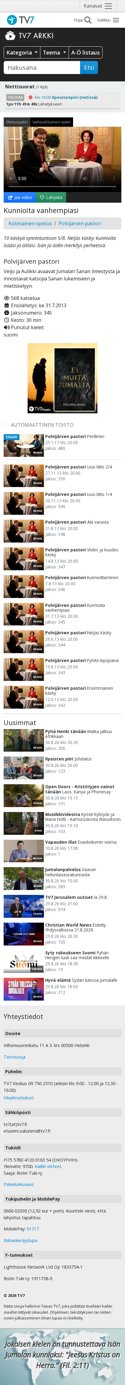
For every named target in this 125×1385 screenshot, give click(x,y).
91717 (33, 1229)
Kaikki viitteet (48, 1166)
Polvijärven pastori (80, 223)
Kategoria (19, 52)
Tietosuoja (14, 1057)
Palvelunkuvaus (19, 1184)
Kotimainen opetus (30, 223)
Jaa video (22, 197)
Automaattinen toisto (42, 425)
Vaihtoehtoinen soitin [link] (51, 122)
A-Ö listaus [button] (85, 52)
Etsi (89, 67)
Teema (52, 52)
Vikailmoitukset (19, 1098)
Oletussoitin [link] (17, 122)
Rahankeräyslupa (20, 1240)
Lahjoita (53, 197)
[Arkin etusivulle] (29, 35)
